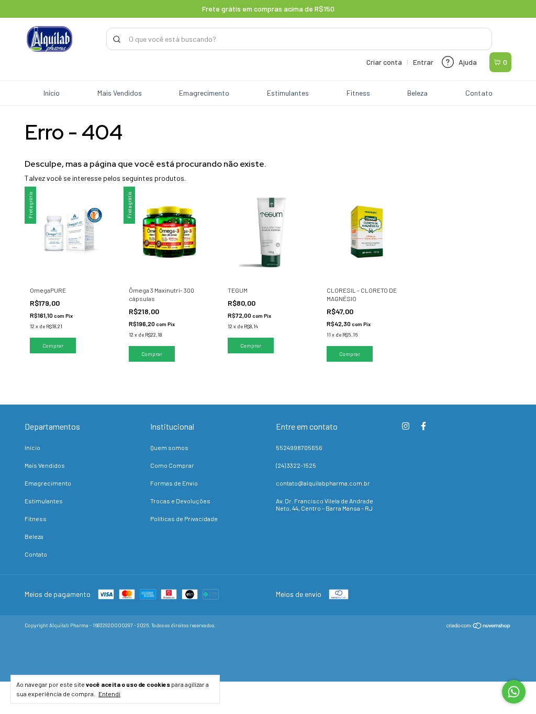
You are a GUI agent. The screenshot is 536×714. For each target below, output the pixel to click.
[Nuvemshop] (478, 626)
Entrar (423, 61)
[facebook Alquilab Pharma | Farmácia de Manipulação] (423, 426)
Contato (479, 92)
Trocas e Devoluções (180, 500)
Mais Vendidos (119, 92)
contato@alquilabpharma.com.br (323, 483)
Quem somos (169, 447)
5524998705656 (299, 447)
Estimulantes (288, 92)
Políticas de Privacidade (184, 518)
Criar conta (384, 61)
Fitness (358, 92)
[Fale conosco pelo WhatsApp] (514, 692)
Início (51, 92)
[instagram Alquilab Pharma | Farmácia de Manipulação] (405, 426)
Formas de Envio (174, 483)
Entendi (109, 693)
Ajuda (468, 61)
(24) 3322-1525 (296, 465)
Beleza (417, 92)
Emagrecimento (204, 92)
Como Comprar (172, 465)
